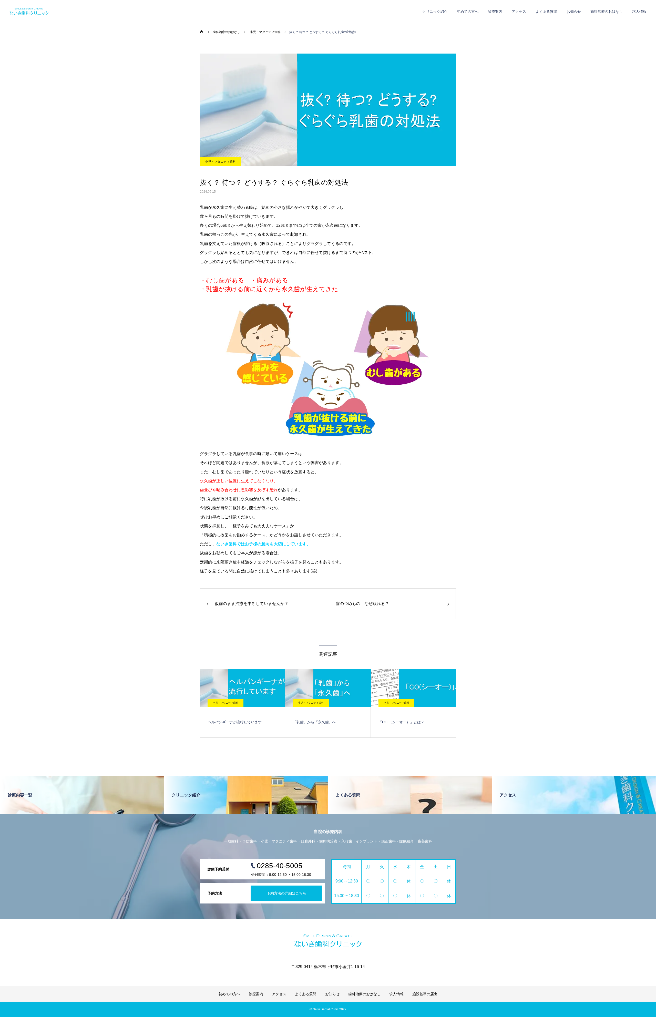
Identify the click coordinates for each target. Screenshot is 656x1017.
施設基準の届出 (424, 994)
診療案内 (495, 11)
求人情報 (639, 11)
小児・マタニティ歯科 (220, 161)
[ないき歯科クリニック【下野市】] (52, 11)
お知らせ (574, 11)
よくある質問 (546, 11)
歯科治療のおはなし (606, 11)
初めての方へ (467, 11)
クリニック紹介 (434, 11)
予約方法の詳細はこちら (286, 893)
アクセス (519, 11)
